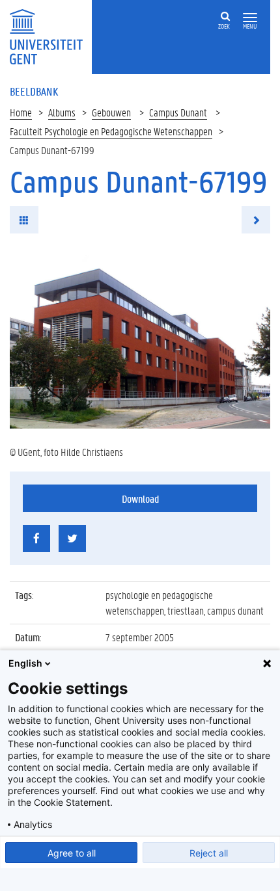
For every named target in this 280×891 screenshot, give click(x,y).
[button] (250, 18)
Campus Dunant (178, 112)
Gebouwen (111, 112)
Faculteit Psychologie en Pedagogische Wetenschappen (111, 131)
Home (21, 112)
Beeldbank (34, 91)
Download (140, 498)
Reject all (208, 852)
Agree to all (72, 852)
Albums (62, 112)
